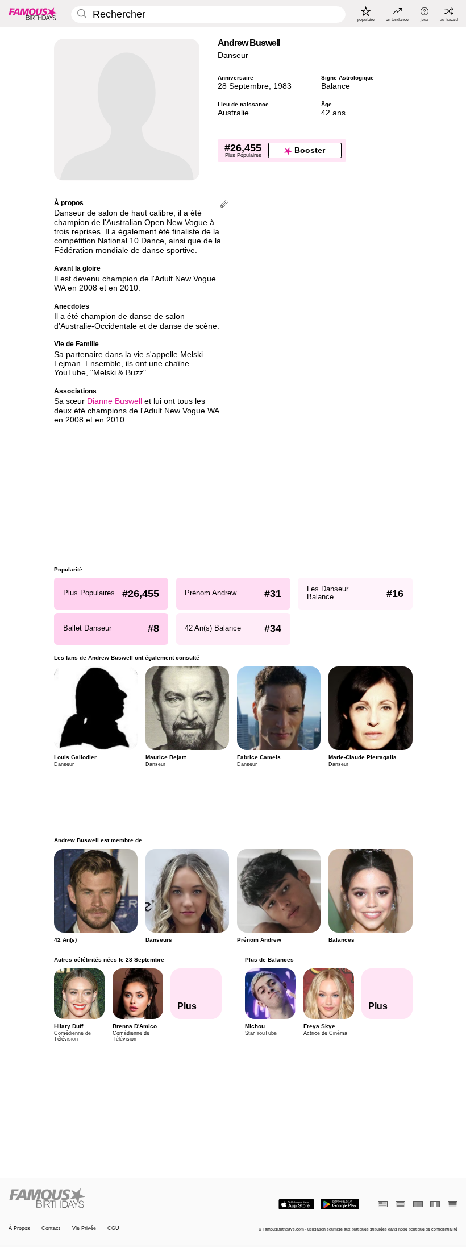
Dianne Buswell (114, 401)
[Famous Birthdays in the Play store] (340, 1204)
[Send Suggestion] (224, 205)
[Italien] (435, 1204)
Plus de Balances (268, 959)
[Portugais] (418, 1204)
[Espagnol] (400, 1204)
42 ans (333, 113)
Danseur (233, 55)
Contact (50, 1228)
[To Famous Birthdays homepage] (33, 14)
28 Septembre (243, 86)
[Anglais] (383, 1204)
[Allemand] (452, 1204)
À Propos (19, 1228)
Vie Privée (84, 1228)
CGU (113, 1228)
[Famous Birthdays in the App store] (296, 1204)
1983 (282, 86)
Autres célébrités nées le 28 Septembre (109, 959)
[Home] (119, 1198)
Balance (335, 86)
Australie (233, 113)
